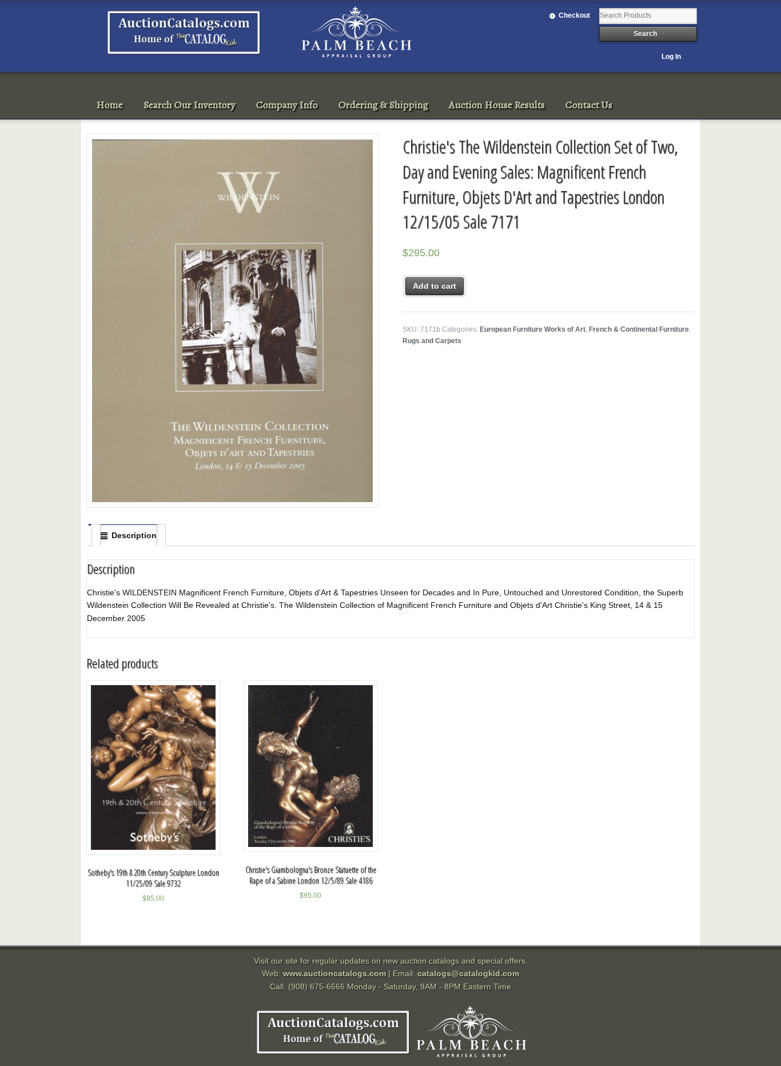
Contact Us (588, 105)
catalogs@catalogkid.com (468, 973)
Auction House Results (497, 105)
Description (134, 535)
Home (110, 105)
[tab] (128, 535)
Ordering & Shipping (383, 105)
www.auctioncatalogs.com (334, 973)
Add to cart (434, 286)
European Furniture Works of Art (532, 329)
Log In (671, 57)
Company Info (287, 105)
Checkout (574, 15)
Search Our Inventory (190, 105)
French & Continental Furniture (639, 329)
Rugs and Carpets (432, 341)
